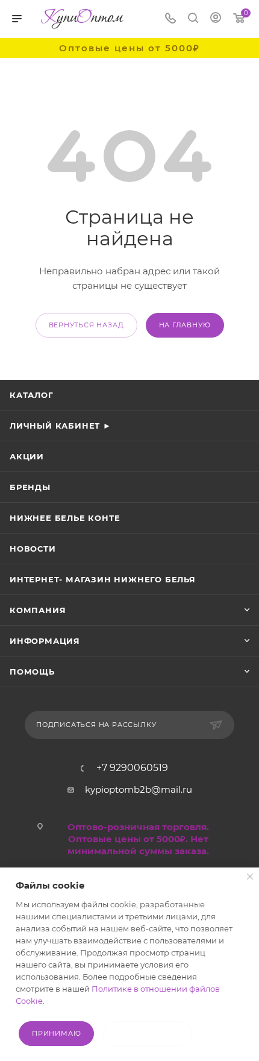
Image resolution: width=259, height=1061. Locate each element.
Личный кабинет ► (60, 425)
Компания (38, 610)
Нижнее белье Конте (65, 518)
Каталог (32, 395)
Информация (45, 641)
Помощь (32, 671)
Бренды (30, 487)
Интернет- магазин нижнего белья (103, 579)
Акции (27, 456)
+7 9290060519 (132, 768)
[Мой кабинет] (215, 19)
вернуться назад (86, 325)
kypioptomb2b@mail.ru (138, 789)
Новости (33, 548)
